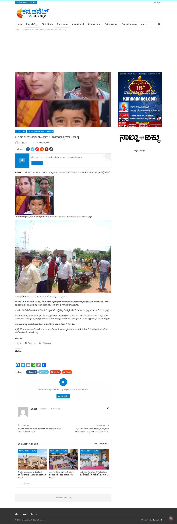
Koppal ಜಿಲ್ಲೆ (31, 24)
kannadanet (157, 520)
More (143, 24)
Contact (34, 514)
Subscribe (37, 163)
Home (19, 24)
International (78, 24)
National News (94, 24)
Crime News (62, 24)
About (17, 514)
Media (25, 514)
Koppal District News (44, 131)
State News (47, 24)
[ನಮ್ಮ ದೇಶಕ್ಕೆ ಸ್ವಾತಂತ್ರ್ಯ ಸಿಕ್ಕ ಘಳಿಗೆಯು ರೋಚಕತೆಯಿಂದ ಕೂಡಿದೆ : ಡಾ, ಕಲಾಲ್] (94, 459)
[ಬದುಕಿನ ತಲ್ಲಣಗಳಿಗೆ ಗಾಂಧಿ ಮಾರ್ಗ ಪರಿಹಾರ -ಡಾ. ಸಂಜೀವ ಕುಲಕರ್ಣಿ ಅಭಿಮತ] (63, 459)
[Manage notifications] (171, 518)
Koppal (30, 131)
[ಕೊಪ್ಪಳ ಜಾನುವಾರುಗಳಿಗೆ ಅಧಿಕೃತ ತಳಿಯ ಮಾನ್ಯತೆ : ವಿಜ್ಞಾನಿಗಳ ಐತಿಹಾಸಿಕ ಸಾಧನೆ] (32, 459)
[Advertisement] (88, 50)
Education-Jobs (129, 24)
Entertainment (111, 24)
